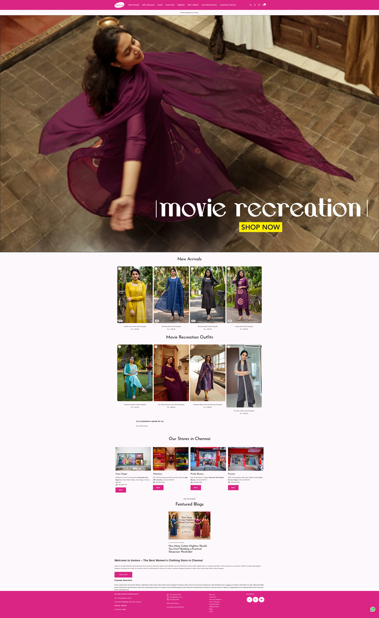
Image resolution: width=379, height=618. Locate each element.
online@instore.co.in (176, 597)
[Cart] (264, 5)
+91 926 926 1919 (175, 594)
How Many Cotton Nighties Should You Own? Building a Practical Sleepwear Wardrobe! (188, 549)
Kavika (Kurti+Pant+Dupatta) (244, 326)
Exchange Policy (214, 604)
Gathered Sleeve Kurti (249, 587)
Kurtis (160, 5)
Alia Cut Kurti (189, 585)
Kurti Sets (170, 5)
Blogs (211, 609)
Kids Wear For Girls (246, 585)
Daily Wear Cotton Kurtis (149, 585)
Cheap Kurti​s (207, 585)
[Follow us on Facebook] (249, 599)
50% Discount (148, 5)
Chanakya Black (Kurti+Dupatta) (208, 326)
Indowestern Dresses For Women (155, 587)
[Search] (251, 5)
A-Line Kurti (197, 585)
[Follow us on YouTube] (261, 599)
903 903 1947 (122, 484)
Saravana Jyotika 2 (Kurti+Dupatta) (135, 404)
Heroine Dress (132, 587)
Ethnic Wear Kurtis (164, 585)
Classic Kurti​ (123, 585)
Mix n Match (193, 5)
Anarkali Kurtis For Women (201, 587)
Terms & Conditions (215, 599)
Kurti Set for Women (134, 585)
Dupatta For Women (177, 585)
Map (121, 490)
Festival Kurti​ (123, 587)
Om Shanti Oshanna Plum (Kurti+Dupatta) (171, 404)
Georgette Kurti (124, 590)
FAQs (211, 611)
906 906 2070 (235, 482)
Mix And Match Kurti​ (218, 585)
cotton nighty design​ (176, 542)
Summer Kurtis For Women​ (219, 587)
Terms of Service (214, 602)
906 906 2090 (197, 482)
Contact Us (212, 597)
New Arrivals (133, 5)
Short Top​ (141, 587)
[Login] (255, 5)
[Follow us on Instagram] (255, 599)
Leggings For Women (232, 585)
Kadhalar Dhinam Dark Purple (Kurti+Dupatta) (207, 404)
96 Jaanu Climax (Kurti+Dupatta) (244, 411)
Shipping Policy (214, 606)
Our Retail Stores (209, 5)
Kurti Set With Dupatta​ (174, 587)
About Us (212, 594)
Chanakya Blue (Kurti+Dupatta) (171, 326)
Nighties (181, 5)
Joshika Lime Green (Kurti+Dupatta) (135, 326)
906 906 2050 (160, 482)
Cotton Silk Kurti (187, 587)
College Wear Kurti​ (235, 587)
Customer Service (228, 5)
